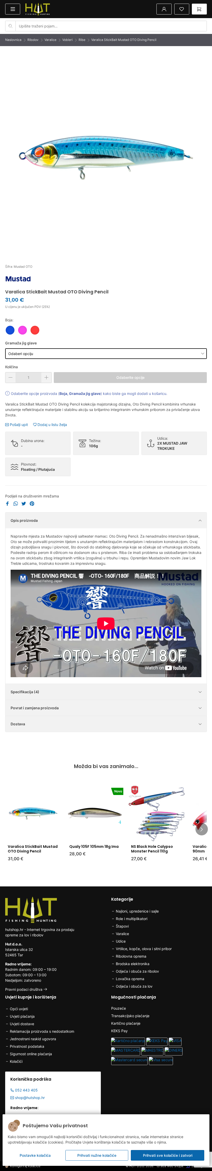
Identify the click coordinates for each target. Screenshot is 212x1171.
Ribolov (33, 40)
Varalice (50, 40)
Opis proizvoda (24, 520)
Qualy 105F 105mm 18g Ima (94, 846)
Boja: (9, 320)
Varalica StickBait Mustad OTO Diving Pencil (123, 40)
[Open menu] (12, 9)
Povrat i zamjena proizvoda (35, 708)
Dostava (18, 724)
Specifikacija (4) (25, 692)
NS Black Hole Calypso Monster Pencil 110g (152, 849)
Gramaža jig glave (21, 343)
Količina (11, 367)
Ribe (82, 40)
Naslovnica (13, 40)
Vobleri (67, 40)
